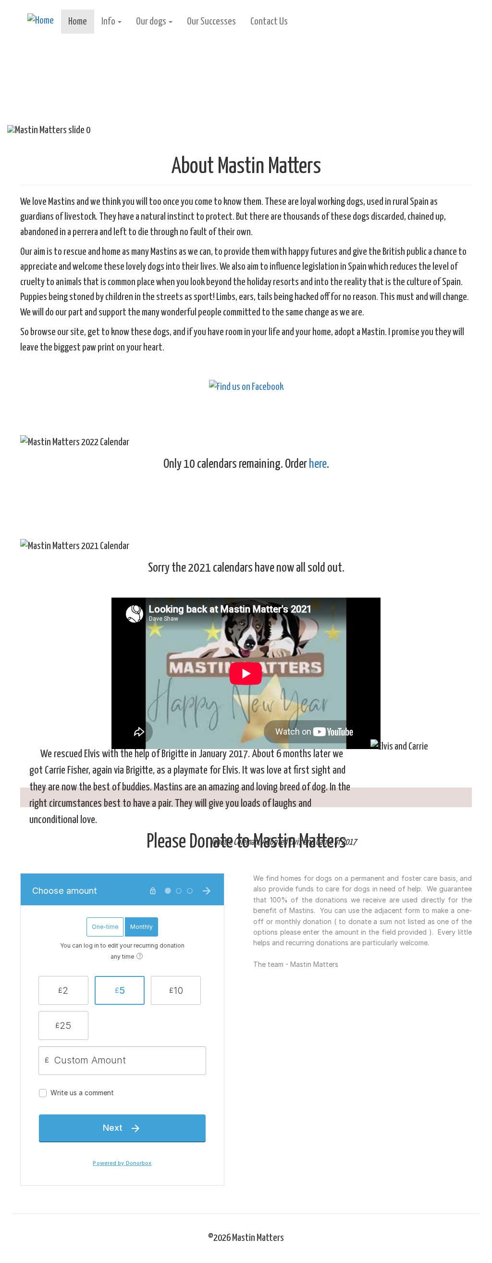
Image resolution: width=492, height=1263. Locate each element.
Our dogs (152, 21)
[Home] (44, 21)
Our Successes (211, 21)
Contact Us (269, 21)
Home (77, 21)
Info (109, 21)
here (318, 464)
